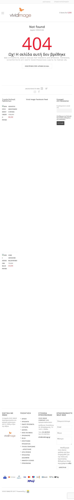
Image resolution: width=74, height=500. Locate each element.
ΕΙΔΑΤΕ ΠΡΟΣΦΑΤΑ (28, 424)
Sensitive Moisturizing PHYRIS (12, 109)
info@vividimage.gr (44, 437)
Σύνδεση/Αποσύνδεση (61, 2)
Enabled (43, 496)
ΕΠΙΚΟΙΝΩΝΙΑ (26, 463)
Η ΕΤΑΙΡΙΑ (25, 427)
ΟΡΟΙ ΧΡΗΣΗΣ (26, 452)
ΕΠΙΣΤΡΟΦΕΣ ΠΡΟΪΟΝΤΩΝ (26, 442)
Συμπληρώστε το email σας (63, 106)
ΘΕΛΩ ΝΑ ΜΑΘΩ (27, 433)
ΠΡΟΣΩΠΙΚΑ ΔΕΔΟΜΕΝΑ (26, 456)
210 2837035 (46, 432)
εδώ (69, 463)
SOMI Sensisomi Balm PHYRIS (12, 257)
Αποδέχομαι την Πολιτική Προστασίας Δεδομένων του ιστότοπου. (64, 117)
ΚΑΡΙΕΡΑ (24, 430)
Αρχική (32, 30)
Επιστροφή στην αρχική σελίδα (37, 66)
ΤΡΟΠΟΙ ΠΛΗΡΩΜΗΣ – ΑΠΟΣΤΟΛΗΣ (28, 448)
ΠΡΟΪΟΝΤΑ (25, 421)
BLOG (24, 438)
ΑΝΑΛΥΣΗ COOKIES (28, 460)
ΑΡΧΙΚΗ (24, 419)
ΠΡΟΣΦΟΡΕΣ (26, 435)
